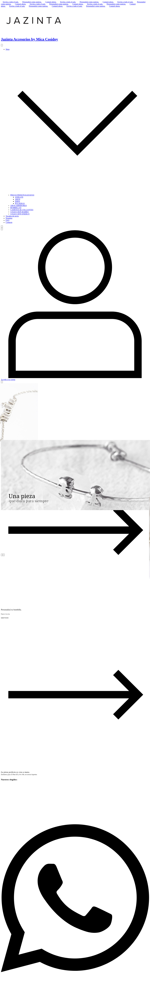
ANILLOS (19, 197)
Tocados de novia (12, 216)
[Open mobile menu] (2, 45)
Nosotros (9, 218)
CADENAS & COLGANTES (21, 210)
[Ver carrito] (2, 382)
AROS (17, 199)
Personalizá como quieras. (32, 2)
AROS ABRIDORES (18, 206)
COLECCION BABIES (19, 212)
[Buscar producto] (2, 226)
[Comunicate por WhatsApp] (75, 982)
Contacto (9, 222)
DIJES (17, 201)
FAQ (7, 220)
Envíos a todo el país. (11, 2)
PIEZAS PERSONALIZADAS (22, 195)
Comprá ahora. (50, 2)
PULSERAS (20, 203)
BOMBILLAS (15, 208)
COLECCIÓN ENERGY (20, 214)
